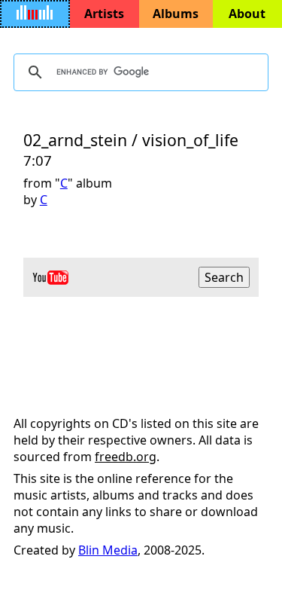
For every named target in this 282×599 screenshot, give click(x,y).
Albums (176, 13)
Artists (104, 13)
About (247, 13)
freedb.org (125, 456)
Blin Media (108, 550)
